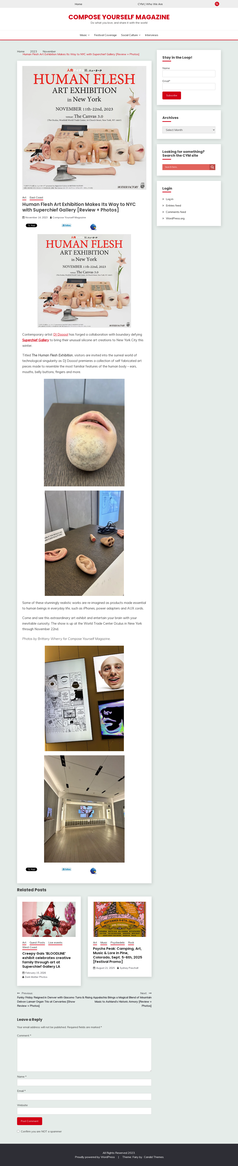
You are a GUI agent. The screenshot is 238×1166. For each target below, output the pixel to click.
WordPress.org (175, 218)
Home (78, 4)
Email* (166, 81)
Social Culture (129, 35)
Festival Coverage (105, 35)
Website (22, 1105)
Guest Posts (37, 942)
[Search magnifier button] (212, 167)
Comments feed (176, 212)
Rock (131, 942)
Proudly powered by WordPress (95, 1157)
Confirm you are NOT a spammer (41, 1131)
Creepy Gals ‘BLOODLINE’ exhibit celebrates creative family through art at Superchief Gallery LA (46, 960)
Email (21, 1091)
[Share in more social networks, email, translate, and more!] (93, 229)
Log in (169, 199)
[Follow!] (66, 226)
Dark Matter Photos (36, 977)
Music (83, 35)
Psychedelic (117, 942)
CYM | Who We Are (150, 4)
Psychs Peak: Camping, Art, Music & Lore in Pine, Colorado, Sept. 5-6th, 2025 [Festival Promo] (117, 955)
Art (24, 197)
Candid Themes (154, 1157)
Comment (24, 1035)
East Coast (36, 197)
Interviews (151, 35)
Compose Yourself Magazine (119, 17)
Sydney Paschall (129, 967)
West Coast (29, 947)
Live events (55, 942)
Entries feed (173, 205)
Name (21, 1076)
